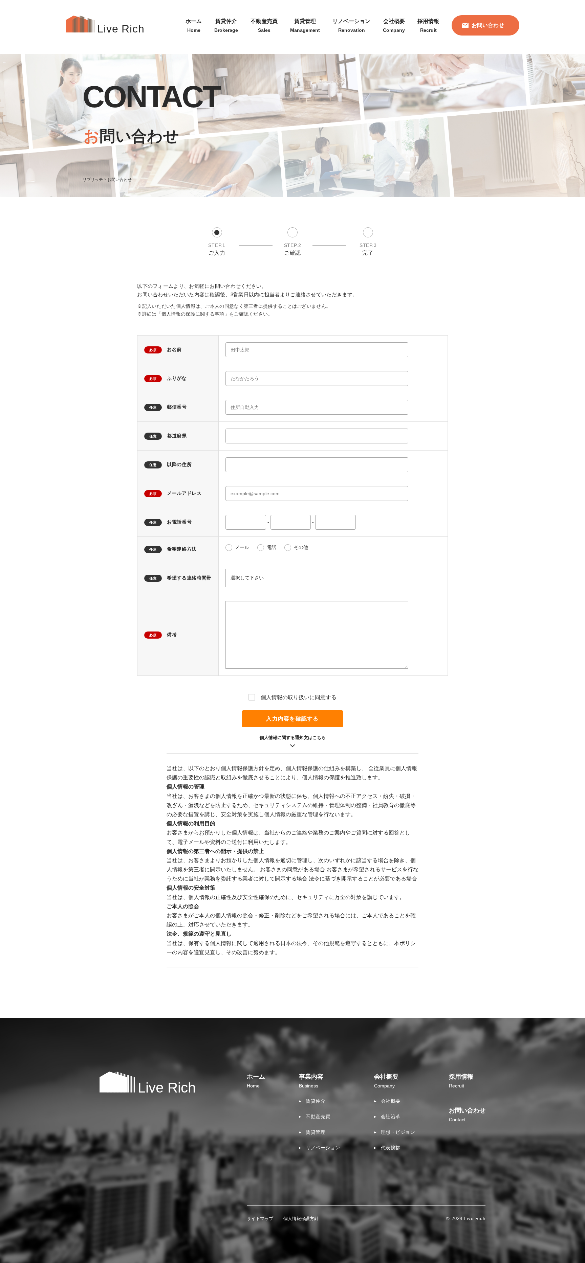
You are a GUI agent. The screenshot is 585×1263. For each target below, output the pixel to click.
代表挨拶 (390, 1147)
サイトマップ (260, 1218)
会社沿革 (390, 1116)
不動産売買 (318, 1116)
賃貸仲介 (315, 1101)
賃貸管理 (315, 1132)
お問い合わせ (488, 25)
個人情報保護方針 (301, 1218)
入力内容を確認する (292, 718)
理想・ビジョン (398, 1132)
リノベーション (323, 1147)
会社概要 (390, 1101)
